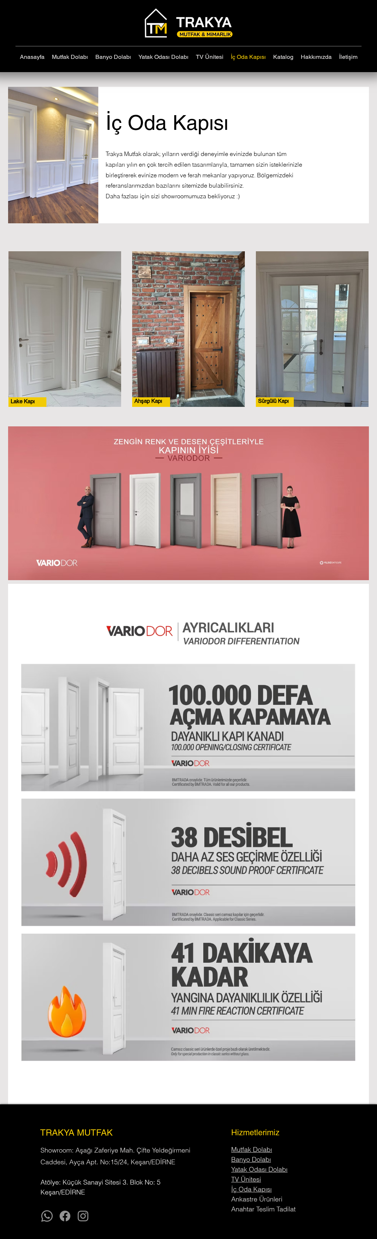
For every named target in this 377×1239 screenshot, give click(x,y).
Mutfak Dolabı (251, 1149)
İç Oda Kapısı (251, 1189)
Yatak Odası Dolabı (259, 1169)
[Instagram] (83, 1216)
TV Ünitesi (246, 1179)
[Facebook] (65, 1216)
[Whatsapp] (47, 1216)
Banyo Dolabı (251, 1159)
